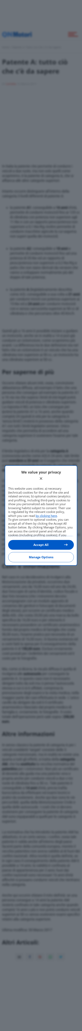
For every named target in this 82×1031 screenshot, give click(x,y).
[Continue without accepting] (41, 478)
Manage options (41, 557)
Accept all (41, 545)
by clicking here (46, 516)
